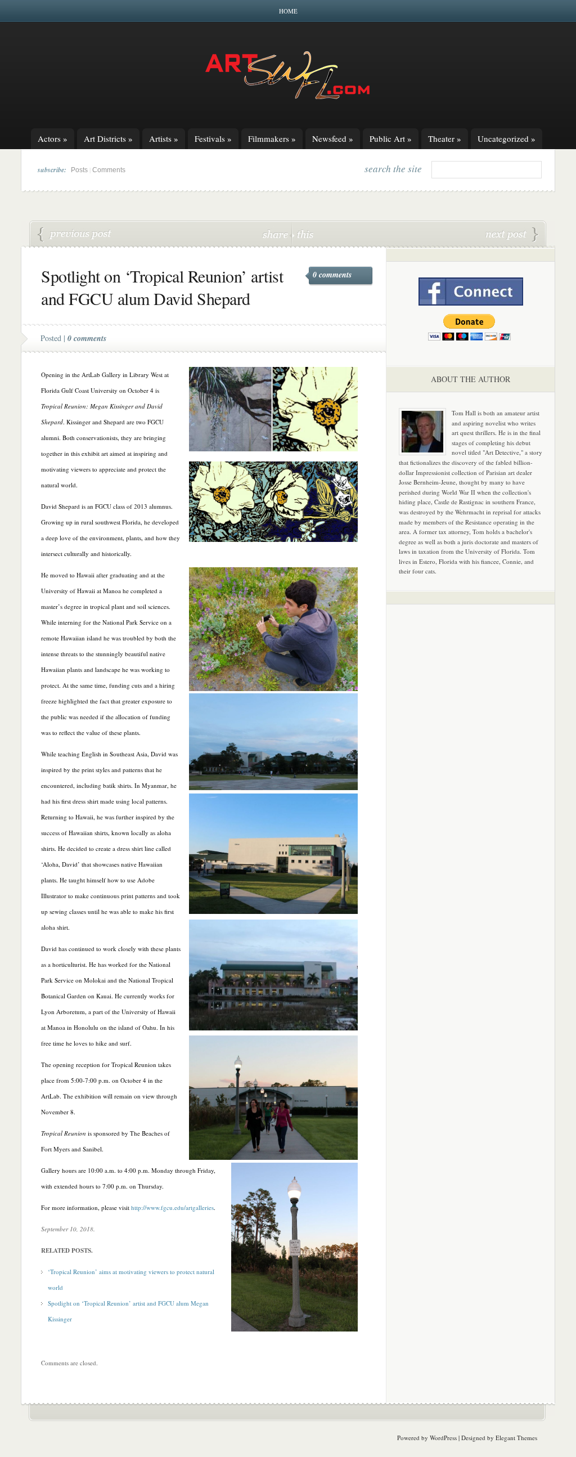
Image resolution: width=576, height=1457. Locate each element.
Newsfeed (332, 138)
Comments (108, 170)
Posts (79, 170)
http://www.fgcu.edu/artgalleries (172, 1207)
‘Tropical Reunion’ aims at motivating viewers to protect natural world (75, 234)
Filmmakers (272, 138)
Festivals (213, 138)
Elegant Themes (516, 1437)
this (302, 234)
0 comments (332, 274)
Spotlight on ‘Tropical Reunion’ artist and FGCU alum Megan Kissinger (511, 234)
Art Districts (108, 138)
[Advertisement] (471, 789)
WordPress (443, 1437)
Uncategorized (507, 138)
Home (288, 11)
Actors (53, 138)
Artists (163, 138)
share (276, 234)
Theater (444, 138)
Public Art (391, 138)
